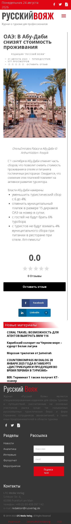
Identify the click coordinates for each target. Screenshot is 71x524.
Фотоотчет (10, 460)
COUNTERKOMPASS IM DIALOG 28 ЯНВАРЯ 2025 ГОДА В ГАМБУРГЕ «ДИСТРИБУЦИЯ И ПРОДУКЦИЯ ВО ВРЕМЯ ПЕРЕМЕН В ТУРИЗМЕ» (32, 365)
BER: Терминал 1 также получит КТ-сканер (33, 379)
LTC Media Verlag (24, 515)
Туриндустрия (41, 59)
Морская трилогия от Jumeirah (29, 353)
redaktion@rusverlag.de (26, 508)
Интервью (9, 454)
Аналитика (9, 449)
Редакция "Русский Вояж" (27, 54)
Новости (8, 443)
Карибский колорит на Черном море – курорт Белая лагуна (34, 344)
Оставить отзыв (37, 64)
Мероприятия (11, 466)
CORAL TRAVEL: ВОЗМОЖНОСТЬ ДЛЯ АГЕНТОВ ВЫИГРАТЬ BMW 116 (33, 334)
